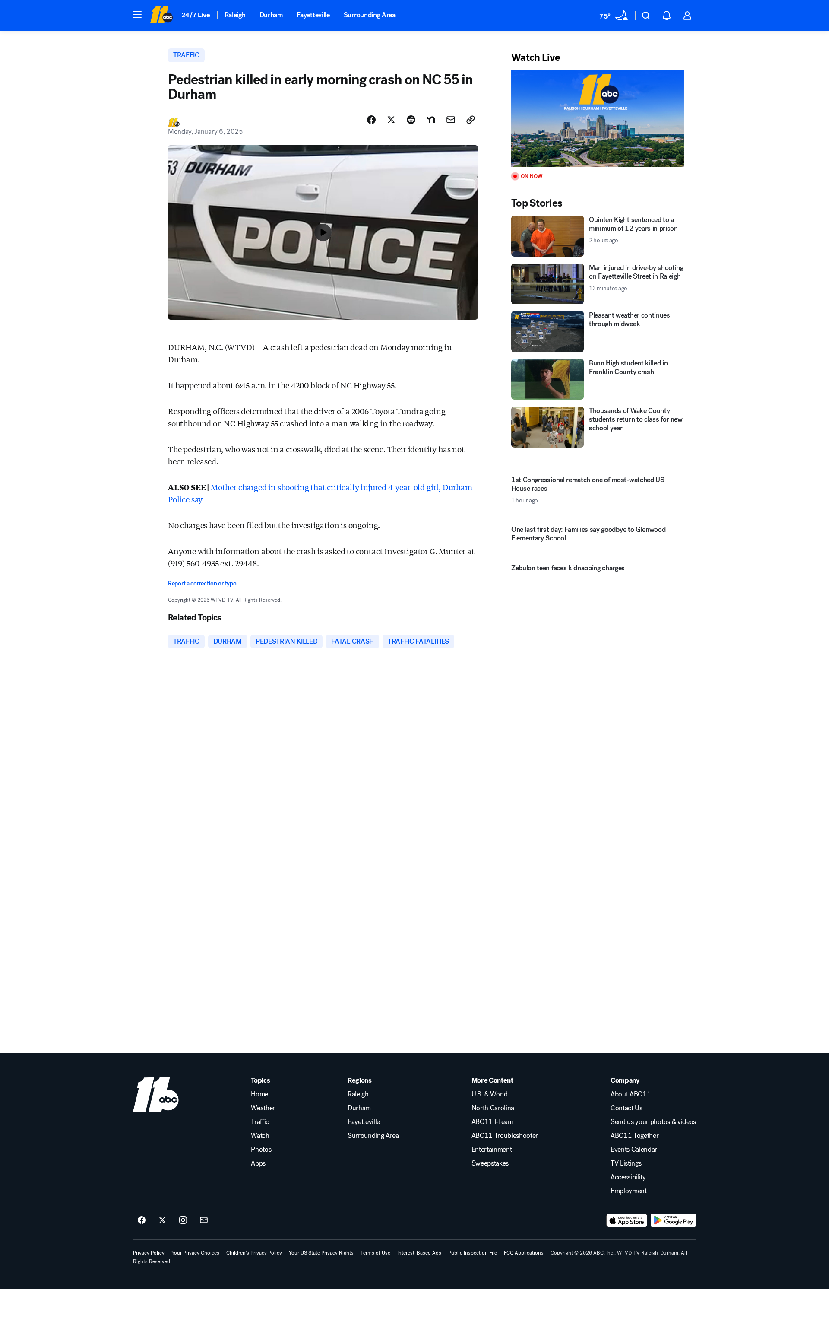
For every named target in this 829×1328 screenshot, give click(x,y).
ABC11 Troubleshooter (504, 1135)
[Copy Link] (470, 119)
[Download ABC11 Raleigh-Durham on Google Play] (673, 1220)
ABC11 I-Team (492, 1121)
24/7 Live (195, 14)
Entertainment (491, 1149)
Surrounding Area (370, 14)
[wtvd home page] (156, 1094)
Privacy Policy (149, 1252)
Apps (258, 1163)
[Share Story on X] (391, 119)
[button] (137, 14)
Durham (271, 14)
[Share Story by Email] (450, 119)
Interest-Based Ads (419, 1252)
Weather (263, 1108)
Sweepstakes (490, 1163)
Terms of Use (375, 1252)
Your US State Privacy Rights (321, 1252)
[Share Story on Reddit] (411, 119)
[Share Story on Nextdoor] (431, 119)
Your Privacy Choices (195, 1252)
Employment (629, 1191)
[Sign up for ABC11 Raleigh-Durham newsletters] (203, 1220)
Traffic (260, 1121)
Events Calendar (634, 1149)
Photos (261, 1149)
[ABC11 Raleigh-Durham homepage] (161, 15)
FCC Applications (524, 1252)
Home (259, 1094)
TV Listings (626, 1163)
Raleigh (235, 14)
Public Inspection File (472, 1252)
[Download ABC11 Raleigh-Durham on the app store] (627, 1220)
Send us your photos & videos (653, 1121)
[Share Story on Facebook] (371, 119)
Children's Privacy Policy (254, 1252)
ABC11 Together (635, 1135)
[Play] (597, 118)
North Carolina (493, 1108)
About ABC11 (631, 1094)
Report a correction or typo (202, 583)
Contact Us (626, 1108)
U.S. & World (489, 1094)
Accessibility (628, 1177)
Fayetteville (313, 14)
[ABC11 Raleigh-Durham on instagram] (183, 1220)
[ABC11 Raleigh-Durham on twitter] (162, 1220)
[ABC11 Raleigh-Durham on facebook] (141, 1220)
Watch (260, 1135)
